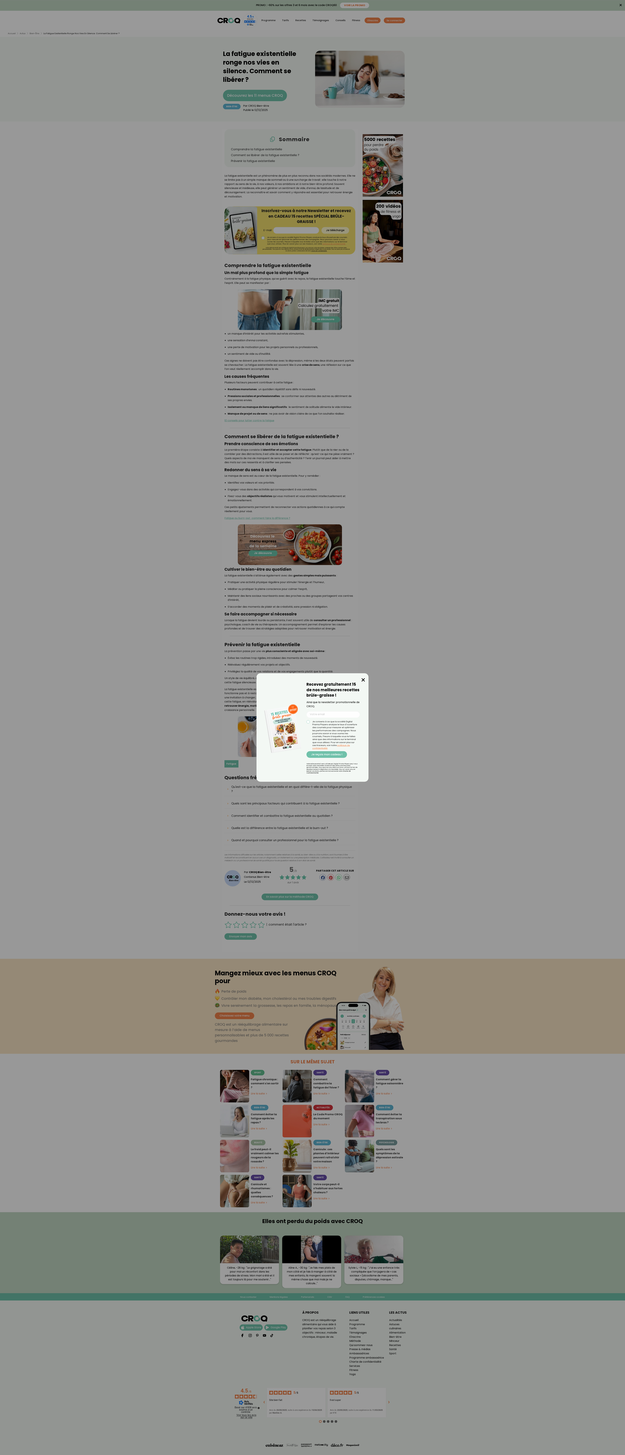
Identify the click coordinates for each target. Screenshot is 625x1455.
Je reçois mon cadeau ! (326, 754)
